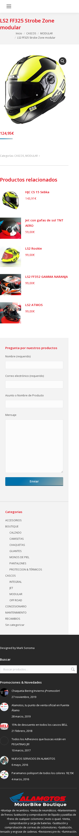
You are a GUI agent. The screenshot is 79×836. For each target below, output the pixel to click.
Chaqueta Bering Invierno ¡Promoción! (36, 691)
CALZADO (15, 532)
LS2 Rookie (33, 248)
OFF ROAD (15, 600)
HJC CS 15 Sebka (37, 192)
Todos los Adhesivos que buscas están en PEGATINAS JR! (39, 741)
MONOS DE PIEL (19, 557)
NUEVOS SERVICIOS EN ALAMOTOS (33, 759)
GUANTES (15, 551)
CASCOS (19, 156)
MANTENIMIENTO (16, 612)
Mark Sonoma (26, 648)
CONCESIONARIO (16, 606)
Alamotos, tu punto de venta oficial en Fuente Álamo (40, 707)
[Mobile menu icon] (8, 6)
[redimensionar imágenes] (4, 692)
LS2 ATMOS (34, 305)
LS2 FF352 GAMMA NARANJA (46, 276)
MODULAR (31, 156)
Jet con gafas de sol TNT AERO (44, 223)
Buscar (72, 669)
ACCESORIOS (13, 520)
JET (11, 588)
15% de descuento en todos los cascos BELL (39, 725)
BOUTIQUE (12, 526)
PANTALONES (17, 563)
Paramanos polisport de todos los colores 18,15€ (43, 773)
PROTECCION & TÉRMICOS (25, 569)
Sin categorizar (14, 625)
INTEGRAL (15, 582)
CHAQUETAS (17, 545)
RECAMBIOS (12, 619)
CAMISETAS (16, 539)
